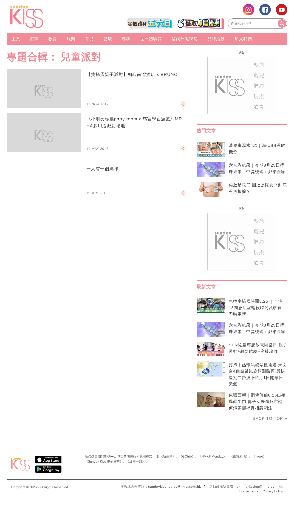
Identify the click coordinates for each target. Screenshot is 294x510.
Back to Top (268, 418)
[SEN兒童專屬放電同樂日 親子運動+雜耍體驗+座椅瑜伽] (211, 349)
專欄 (126, 39)
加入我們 (243, 39)
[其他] (183, 106)
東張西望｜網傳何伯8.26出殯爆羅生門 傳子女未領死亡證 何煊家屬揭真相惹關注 (257, 401)
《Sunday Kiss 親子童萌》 (104, 461)
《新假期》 (168, 456)
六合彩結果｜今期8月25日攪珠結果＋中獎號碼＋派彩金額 (257, 168)
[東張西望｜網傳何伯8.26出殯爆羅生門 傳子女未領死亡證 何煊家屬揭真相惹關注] (211, 399)
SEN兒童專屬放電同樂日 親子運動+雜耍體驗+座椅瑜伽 (258, 348)
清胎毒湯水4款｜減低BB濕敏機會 (257, 148)
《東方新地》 (239, 456)
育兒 (89, 39)
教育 (52, 39)
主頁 (15, 39)
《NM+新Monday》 (212, 456)
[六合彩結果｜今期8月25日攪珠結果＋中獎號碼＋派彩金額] (211, 169)
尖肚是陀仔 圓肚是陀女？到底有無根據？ (258, 188)
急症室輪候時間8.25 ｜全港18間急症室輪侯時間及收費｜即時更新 (257, 307)
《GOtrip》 (187, 456)
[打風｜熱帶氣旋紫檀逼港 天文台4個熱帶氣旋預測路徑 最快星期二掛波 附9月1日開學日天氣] (211, 369)
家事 (34, 39)
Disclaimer (246, 491)
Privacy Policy (273, 491)
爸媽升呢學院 (185, 39)
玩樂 (71, 39)
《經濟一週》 (135, 461)
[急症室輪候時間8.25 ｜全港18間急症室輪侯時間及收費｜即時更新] (211, 305)
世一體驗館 (151, 39)
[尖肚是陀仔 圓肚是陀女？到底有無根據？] (211, 189)
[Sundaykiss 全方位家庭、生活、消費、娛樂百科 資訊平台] (49, 16)
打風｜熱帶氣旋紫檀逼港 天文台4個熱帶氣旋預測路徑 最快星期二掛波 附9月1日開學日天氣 (258, 374)
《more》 (259, 456)
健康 (107, 39)
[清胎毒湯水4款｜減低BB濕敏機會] (211, 149)
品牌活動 (216, 39)
